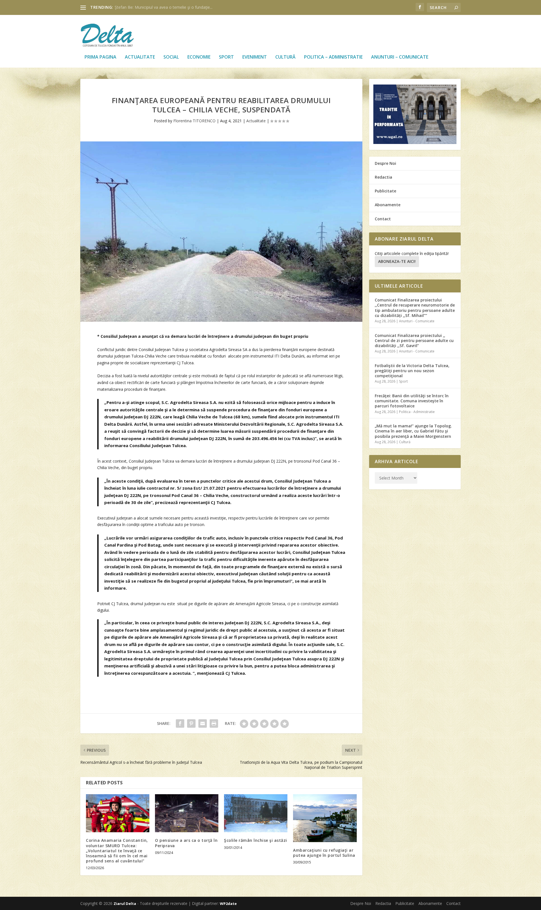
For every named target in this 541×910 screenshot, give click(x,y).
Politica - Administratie (417, 411)
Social (171, 57)
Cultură (285, 57)
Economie (198, 57)
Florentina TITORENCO (194, 120)
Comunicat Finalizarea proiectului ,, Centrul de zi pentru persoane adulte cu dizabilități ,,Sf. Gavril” (414, 340)
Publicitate (385, 191)
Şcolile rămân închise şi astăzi (255, 840)
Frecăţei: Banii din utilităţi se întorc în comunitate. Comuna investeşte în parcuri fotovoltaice (412, 401)
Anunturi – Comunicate (399, 57)
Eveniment (254, 57)
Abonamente (387, 204)
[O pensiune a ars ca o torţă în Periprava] (186, 813)
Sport (226, 57)
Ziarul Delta (125, 903)
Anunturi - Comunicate (416, 321)
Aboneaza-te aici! (397, 261)
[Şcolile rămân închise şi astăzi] (255, 813)
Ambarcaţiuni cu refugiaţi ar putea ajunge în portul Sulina (324, 852)
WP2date (228, 903)
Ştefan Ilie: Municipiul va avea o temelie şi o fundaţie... (163, 7)
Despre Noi (385, 163)
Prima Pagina (100, 57)
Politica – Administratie (333, 57)
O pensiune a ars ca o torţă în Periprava (186, 843)
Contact (383, 218)
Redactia (383, 177)
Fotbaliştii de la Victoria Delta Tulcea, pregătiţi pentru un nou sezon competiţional (412, 370)
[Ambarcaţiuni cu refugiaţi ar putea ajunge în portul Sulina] (324, 818)
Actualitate (140, 57)
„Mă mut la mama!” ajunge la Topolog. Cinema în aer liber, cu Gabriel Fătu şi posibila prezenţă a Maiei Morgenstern (413, 431)
